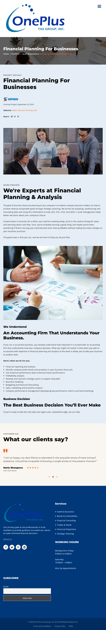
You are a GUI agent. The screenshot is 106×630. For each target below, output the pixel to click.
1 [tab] (49, 477)
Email (5, 586)
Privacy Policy (60, 626)
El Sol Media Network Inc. (67, 622)
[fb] (11, 116)
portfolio (15, 54)
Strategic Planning (65, 533)
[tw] (14, 116)
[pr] (17, 116)
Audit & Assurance (30, 54)
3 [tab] (57, 477)
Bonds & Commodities (67, 516)
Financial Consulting (66, 520)
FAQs (71, 626)
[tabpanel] (53, 460)
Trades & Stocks (64, 525)
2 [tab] (53, 477)
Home (6, 54)
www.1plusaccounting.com (24, 110)
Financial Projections (66, 529)
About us (7, 539)
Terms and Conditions (42, 626)
